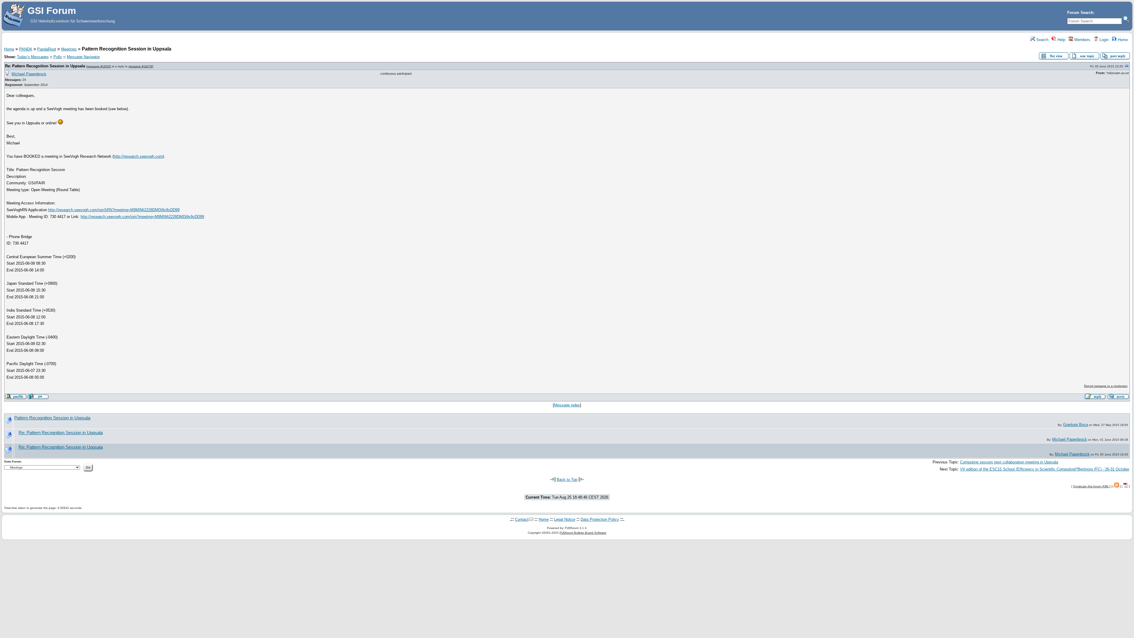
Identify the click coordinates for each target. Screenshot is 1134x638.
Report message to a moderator (1106, 386)
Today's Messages (33, 57)
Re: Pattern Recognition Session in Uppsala (45, 66)
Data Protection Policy (600, 519)
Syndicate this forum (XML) (1091, 486)
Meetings (69, 49)
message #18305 (99, 66)
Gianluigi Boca (1075, 424)
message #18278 (140, 66)
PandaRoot (46, 49)
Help (1060, 40)
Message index (567, 405)
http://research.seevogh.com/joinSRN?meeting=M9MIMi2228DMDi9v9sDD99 (114, 210)
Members (1081, 40)
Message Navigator (83, 57)
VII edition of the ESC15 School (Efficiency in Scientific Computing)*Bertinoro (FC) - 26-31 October (1044, 469)
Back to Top (567, 479)
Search (1041, 40)
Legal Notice (564, 519)
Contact (521, 519)
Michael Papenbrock (29, 74)
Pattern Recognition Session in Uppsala (52, 418)
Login (1103, 40)
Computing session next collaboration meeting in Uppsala (1009, 462)
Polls (57, 57)
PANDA (25, 49)
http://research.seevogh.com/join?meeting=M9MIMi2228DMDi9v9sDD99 (142, 216)
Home (1122, 40)
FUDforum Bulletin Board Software (583, 532)
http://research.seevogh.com (138, 156)
